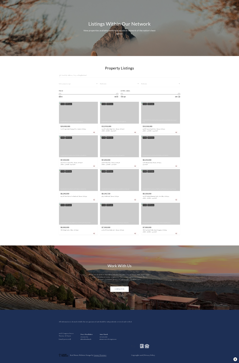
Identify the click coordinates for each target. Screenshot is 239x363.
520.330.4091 (103, 337)
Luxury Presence (100, 355)
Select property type (65, 84)
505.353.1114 (84, 337)
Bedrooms (144, 84)
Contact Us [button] (119, 289)
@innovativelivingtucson (108, 339)
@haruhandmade (86, 339)
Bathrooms (103, 84)
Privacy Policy (149, 355)
